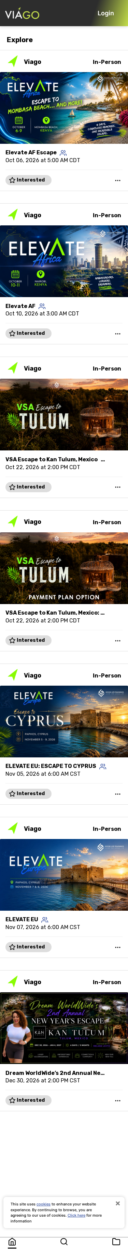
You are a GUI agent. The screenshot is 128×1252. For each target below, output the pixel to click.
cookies (44, 1204)
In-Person (107, 62)
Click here (76, 1215)
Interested (30, 180)
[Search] (64, 1241)
